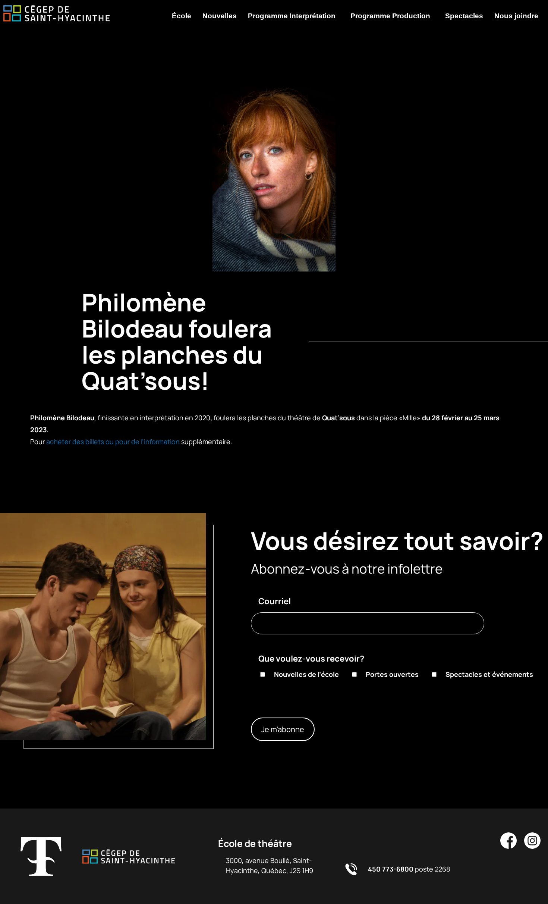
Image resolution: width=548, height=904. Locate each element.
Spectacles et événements (489, 674)
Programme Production (390, 16)
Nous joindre (516, 16)
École (181, 16)
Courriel (274, 601)
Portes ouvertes (392, 674)
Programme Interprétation (292, 16)
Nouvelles (219, 16)
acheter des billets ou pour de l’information (113, 441)
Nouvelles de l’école (306, 674)
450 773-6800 (390, 868)
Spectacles (464, 16)
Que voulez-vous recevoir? (311, 658)
